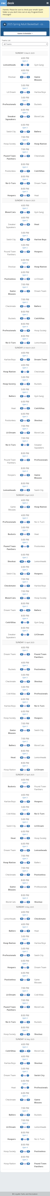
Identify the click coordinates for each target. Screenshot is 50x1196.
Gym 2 (25, 61)
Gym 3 (25, 73)
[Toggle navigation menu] (48, 3)
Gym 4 (25, 179)
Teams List (6, 40)
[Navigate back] (5, 24)
